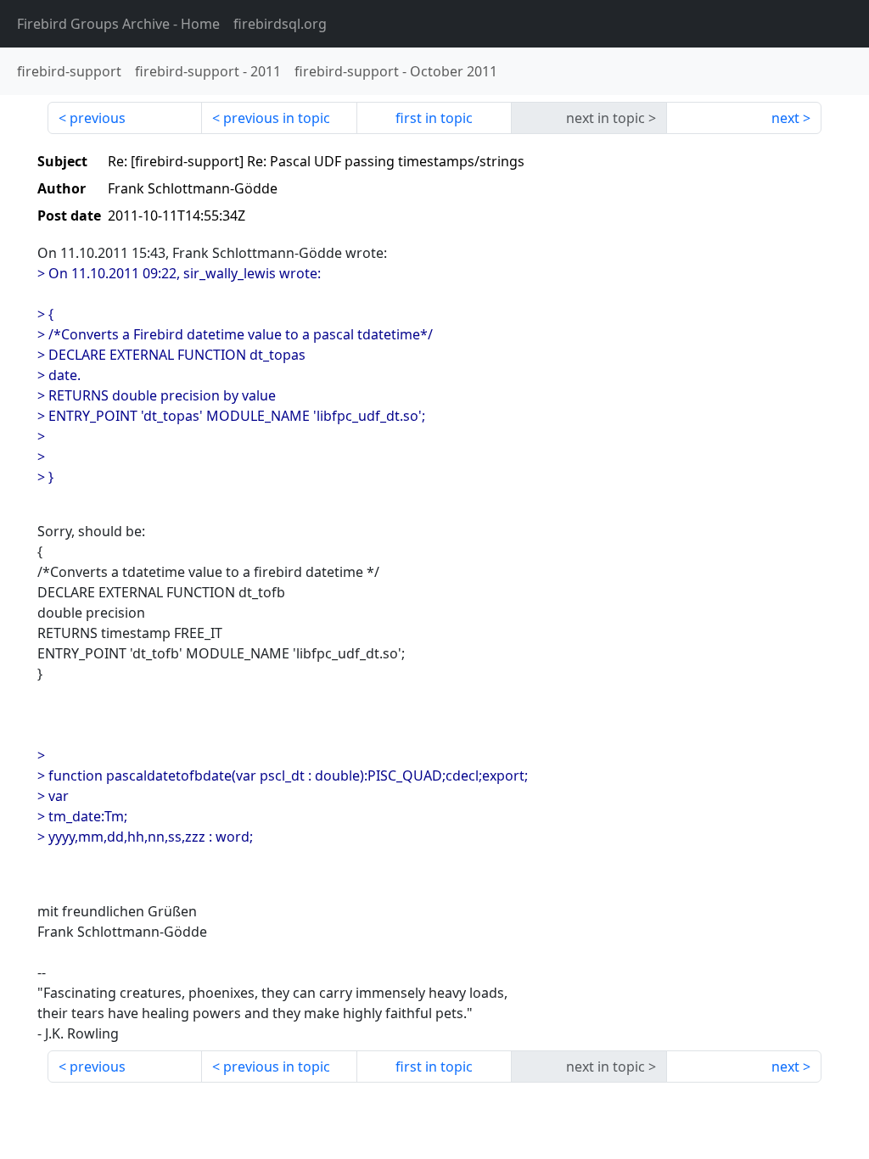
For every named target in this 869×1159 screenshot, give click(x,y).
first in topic (434, 118)
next (785, 118)
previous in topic (276, 118)
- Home (118, 23)
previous (98, 118)
